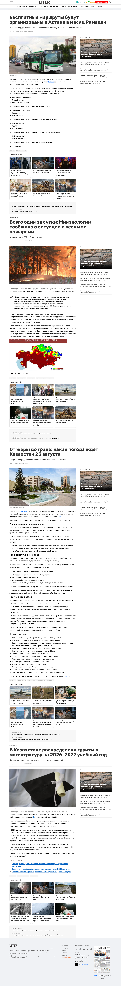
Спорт (57, 6)
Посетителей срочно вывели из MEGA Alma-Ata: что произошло (31, 433)
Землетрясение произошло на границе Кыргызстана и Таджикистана (94, 54)
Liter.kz (51, 82)
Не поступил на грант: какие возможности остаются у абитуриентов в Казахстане (38, 935)
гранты (19, 876)
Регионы (69, 6)
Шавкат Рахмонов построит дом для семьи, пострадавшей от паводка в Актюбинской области (42, 206)
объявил (24, 511)
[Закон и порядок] (81, 2)
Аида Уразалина (14, 463)
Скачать (96, 975)
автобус (12, 150)
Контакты (64, 955)
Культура (63, 6)
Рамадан (24, 150)
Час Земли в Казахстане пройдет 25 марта (25, 211)
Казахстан (12, 378)
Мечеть (18, 150)
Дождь (29, 680)
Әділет (75, 6)
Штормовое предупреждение (45, 680)
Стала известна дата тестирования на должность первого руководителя (35, 930)
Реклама (64, 950)
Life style (51, 6)
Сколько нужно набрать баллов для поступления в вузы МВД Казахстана (41, 869)
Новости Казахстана (23, 6)
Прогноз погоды (22, 680)
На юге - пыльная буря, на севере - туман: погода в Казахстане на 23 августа (36, 734)
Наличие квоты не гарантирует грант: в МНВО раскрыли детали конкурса (41, 872)
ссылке (66, 676)
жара (34, 680)
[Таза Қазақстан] (90, 2)
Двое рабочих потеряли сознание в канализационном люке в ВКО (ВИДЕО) (35, 438)
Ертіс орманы (49, 378)
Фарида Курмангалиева (16, 31)
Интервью (44, 6)
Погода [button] (100, 6)
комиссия (25, 876)
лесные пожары (22, 378)
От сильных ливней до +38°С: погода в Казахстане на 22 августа (32, 739)
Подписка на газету (101, 2)
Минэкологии (31, 378)
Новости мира (35, 6)
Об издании (65, 948)
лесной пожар (40, 378)
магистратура (33, 876)
